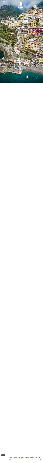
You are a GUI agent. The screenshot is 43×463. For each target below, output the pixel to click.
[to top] (21, 462)
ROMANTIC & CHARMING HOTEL (36, 462)
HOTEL (4, 456)
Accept (9, 459)
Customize (39, 459)
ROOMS (4, 459)
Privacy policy (22, 458)
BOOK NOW (3, 1)
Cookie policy (26, 458)
